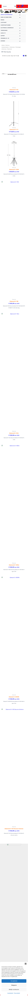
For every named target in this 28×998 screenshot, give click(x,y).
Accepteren (14, 981)
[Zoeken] (15, 6)
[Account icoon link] (18, 6)
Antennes (12, 47)
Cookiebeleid (10, 993)
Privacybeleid (17, 993)
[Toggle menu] (19, 15)
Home (3, 45)
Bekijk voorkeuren (14, 989)
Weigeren (14, 985)
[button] (25, 963)
